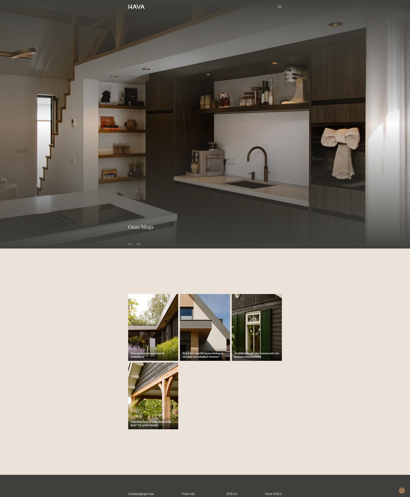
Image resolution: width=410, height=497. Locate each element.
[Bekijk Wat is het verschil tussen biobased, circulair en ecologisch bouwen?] (205, 327)
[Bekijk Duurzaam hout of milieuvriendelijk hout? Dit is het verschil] (153, 396)
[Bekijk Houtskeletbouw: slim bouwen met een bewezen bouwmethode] (257, 327)
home (130, 244)
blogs (138, 244)
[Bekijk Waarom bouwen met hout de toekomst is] (153, 327)
